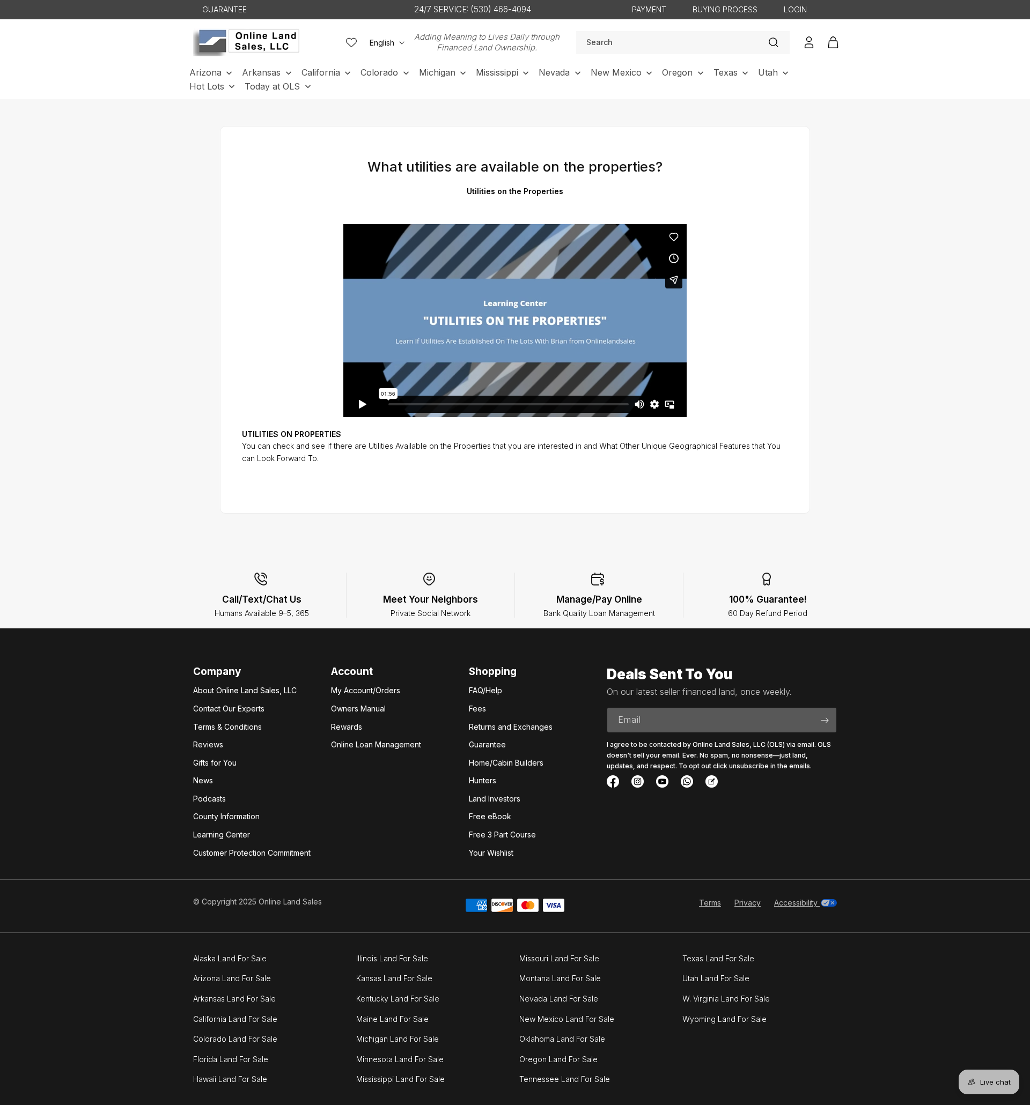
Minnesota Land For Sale (400, 1059)
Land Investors (494, 798)
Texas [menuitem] (725, 72)
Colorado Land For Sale (235, 1038)
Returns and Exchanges (511, 726)
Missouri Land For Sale (559, 958)
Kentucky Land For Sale (397, 998)
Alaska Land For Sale (230, 958)
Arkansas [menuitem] (261, 72)
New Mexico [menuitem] (616, 72)
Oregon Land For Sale (558, 1059)
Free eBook (490, 816)
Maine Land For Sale (392, 1019)
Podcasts (209, 798)
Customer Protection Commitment (252, 852)
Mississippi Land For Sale (400, 1079)
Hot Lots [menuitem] (206, 86)
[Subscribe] (824, 720)
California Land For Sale (235, 1019)
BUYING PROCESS (725, 9)
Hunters (482, 780)
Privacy (747, 902)
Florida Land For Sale (230, 1059)
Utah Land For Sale (715, 978)
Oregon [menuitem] (677, 72)
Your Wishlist (491, 852)
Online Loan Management (376, 744)
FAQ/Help (485, 690)
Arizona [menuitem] (205, 72)
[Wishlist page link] (351, 42)
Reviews (208, 744)
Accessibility (797, 902)
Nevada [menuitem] (554, 72)
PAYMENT (649, 9)
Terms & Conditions (227, 726)
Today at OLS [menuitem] (272, 86)
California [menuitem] (320, 72)
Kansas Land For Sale (394, 978)
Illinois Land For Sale (392, 958)
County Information (226, 816)
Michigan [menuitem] (437, 72)
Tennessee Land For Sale (564, 1079)
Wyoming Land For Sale (724, 1019)
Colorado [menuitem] (379, 72)
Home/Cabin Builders (506, 762)
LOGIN (795, 9)
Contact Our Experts (228, 708)
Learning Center (221, 834)
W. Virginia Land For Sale (726, 998)
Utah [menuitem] (768, 72)
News (203, 780)
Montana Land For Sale (560, 978)
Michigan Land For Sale (397, 1038)
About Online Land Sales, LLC (245, 690)
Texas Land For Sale (718, 958)
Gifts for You (215, 762)
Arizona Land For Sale (232, 978)
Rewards (346, 726)
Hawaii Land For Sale (230, 1079)
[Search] (773, 42)
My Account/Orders (365, 690)
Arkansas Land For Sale (234, 998)
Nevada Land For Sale (558, 998)
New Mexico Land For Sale (566, 1019)
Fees (477, 708)
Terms (710, 902)
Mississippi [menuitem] (497, 72)
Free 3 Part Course (502, 834)
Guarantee (487, 744)
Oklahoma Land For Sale (562, 1038)
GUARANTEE (224, 9)
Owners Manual (358, 708)
